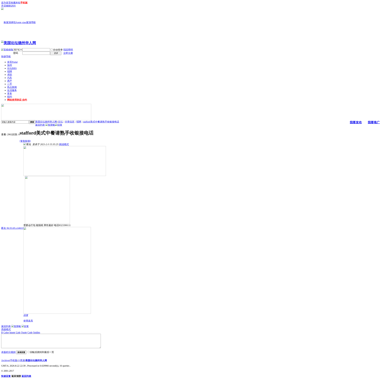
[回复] (58, 125)
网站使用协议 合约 (17, 99)
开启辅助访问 (8, 5)
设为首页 (6, 2)
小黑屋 (21, 360)
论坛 (12, 68)
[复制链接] (25, 141)
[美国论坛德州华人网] (18, 43)
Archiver (5, 360)
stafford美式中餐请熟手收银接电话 (101, 121)
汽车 (9, 77)
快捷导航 (6, 56)
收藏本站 (15, 2)
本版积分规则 (8, 352)
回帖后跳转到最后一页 (42, 352)
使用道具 (28, 320)
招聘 (9, 71)
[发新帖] (50, 125)
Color (6, 332)
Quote (24, 332)
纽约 (9, 96)
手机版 (24, 2)
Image (12, 332)
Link (18, 332)
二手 (9, 84)
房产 (9, 81)
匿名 (12, 228)
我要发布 (356, 122)
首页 (12, 62)
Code (30, 332)
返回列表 (40, 125)
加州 (9, 65)
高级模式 (6, 329)
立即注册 (68, 53)
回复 (25, 315)
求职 (9, 74)
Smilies (36, 332)
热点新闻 (12, 87)
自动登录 (58, 49)
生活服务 (12, 90)
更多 (9, 93)
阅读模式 (64, 144)
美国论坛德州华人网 (46, 121)
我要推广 (374, 122)
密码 (15, 53)
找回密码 (68, 49)
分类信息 (69, 121)
